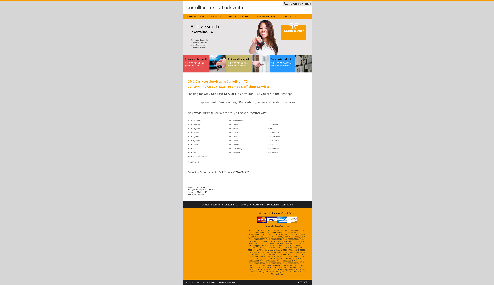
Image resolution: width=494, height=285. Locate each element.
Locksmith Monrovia (196, 187)
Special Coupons (238, 16)
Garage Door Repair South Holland (202, 189)
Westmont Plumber (196, 194)
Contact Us (289, 16)
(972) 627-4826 (300, 4)
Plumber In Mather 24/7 (197, 192)
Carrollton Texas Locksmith (214, 7)
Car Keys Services (265, 16)
